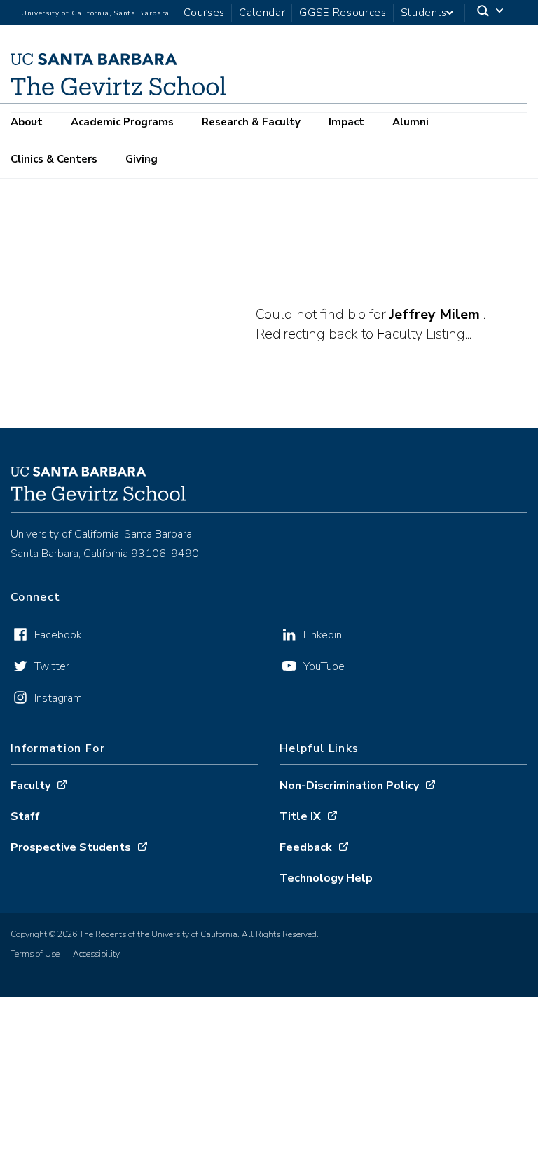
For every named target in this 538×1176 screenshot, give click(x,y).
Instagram (58, 698)
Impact (346, 122)
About (27, 122)
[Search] (491, 13)
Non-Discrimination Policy (349, 785)
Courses (204, 13)
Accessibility (96, 953)
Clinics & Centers (54, 159)
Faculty (30, 785)
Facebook (57, 635)
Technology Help (326, 878)
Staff (25, 816)
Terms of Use (35, 953)
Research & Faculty (251, 122)
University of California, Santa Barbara (95, 13)
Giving (141, 159)
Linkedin (322, 635)
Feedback (306, 847)
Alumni (410, 122)
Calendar (262, 13)
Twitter (51, 666)
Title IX (300, 816)
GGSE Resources (342, 13)
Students (424, 13)
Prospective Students (71, 847)
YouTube (324, 666)
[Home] (118, 90)
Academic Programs (122, 122)
